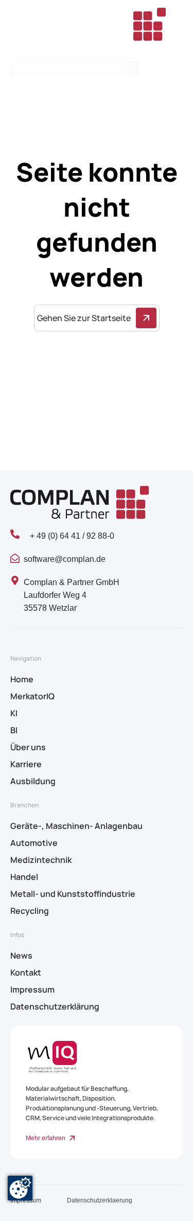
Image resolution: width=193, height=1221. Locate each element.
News (21, 955)
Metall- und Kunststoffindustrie (72, 893)
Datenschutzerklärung (54, 1006)
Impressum (32, 989)
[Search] (131, 68)
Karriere (26, 764)
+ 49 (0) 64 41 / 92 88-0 (72, 536)
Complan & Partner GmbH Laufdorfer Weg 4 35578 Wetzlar (71, 595)
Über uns (28, 747)
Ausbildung (33, 781)
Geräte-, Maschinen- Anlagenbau (76, 825)
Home (21, 679)
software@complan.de (65, 559)
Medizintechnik (41, 859)
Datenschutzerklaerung (99, 1200)
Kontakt (25, 972)
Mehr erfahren (45, 1138)
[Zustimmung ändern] (20, 1188)
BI (13, 730)
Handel (24, 876)
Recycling (29, 910)
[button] (173, 68)
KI (13, 713)
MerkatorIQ (32, 696)
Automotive (34, 842)
